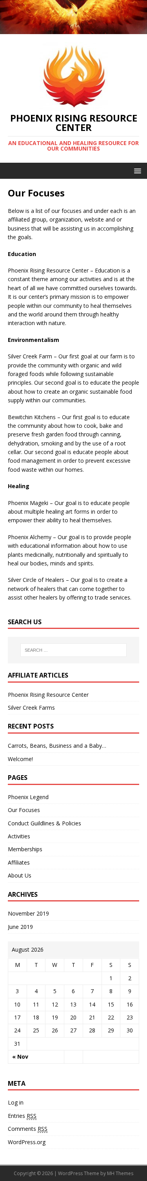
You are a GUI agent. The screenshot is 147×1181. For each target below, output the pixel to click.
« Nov (20, 1056)
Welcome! (20, 759)
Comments (27, 1128)
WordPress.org (26, 1142)
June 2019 (20, 926)
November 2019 (28, 913)
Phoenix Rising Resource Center (48, 694)
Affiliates (19, 862)
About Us (19, 875)
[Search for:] (74, 650)
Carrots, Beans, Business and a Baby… (57, 745)
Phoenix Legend (28, 797)
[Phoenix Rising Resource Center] (73, 29)
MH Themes (120, 1173)
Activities (19, 836)
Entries (22, 1115)
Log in (16, 1102)
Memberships (25, 849)
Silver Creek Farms (31, 707)
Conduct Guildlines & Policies (44, 823)
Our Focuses (24, 810)
